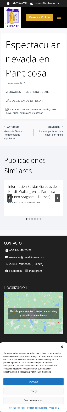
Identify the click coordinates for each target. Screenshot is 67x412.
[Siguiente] (57, 198)
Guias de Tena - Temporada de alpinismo (13, 133)
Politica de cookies (16, 408)
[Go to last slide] (9, 198)
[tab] (26, 219)
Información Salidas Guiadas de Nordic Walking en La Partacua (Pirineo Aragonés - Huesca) (32, 191)
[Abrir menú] (59, 17)
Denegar (33, 391)
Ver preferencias (33, 400)
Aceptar (33, 381)
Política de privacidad (37, 408)
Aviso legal (54, 408)
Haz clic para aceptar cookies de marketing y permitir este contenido (33, 313)
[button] (62, 346)
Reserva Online (39, 17)
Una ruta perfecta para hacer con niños (50, 131)
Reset (15, 202)
